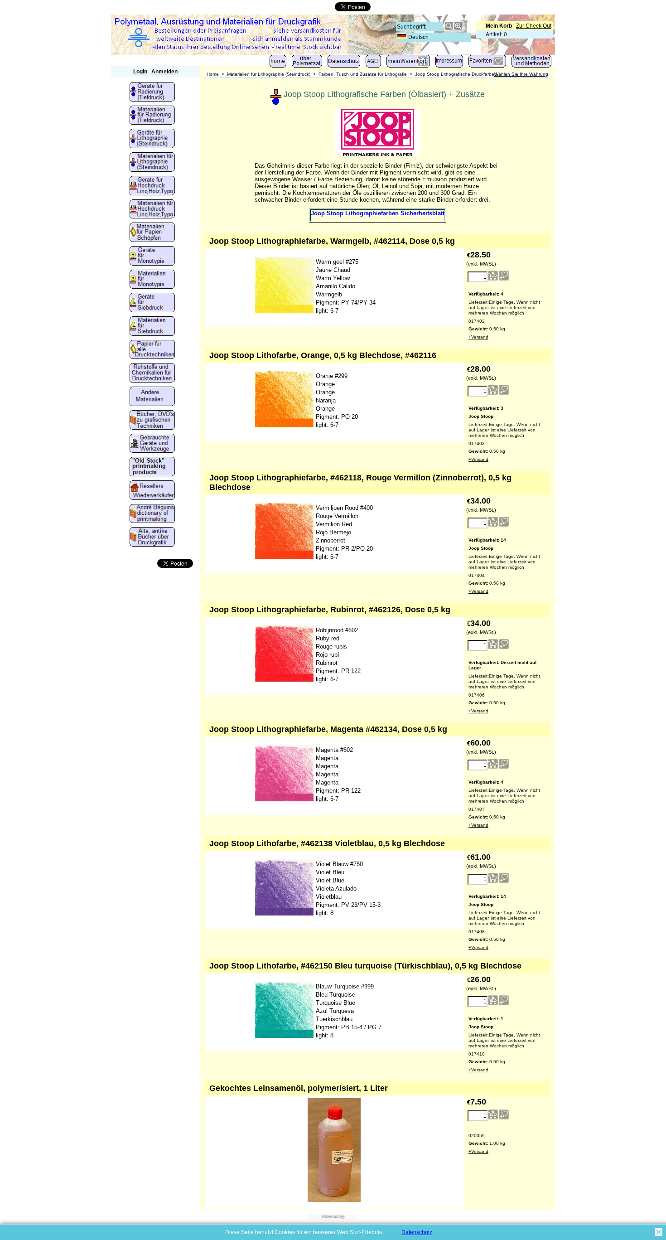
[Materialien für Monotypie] (152, 280)
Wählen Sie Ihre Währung (521, 74)
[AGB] (373, 63)
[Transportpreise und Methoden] (531, 63)
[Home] (278, 63)
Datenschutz (416, 1232)
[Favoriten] (487, 63)
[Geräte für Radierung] (152, 92)
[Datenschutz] (344, 63)
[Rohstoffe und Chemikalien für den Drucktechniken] (152, 373)
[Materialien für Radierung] (152, 116)
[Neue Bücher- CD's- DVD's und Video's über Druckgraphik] (152, 420)
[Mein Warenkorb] (408, 63)
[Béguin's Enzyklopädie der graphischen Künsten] (152, 514)
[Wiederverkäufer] (152, 490)
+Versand (478, 336)
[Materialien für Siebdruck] (152, 326)
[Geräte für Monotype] (152, 256)
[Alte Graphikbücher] (152, 537)
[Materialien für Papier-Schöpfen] (152, 233)
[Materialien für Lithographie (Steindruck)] (152, 162)
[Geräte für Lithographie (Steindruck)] (152, 139)
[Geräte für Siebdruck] (152, 303)
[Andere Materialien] (152, 397)
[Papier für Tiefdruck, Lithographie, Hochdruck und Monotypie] (152, 350)
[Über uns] (307, 63)
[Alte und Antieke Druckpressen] (152, 444)
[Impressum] (449, 63)
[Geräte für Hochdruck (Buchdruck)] (152, 186)
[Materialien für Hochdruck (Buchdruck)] (152, 209)
